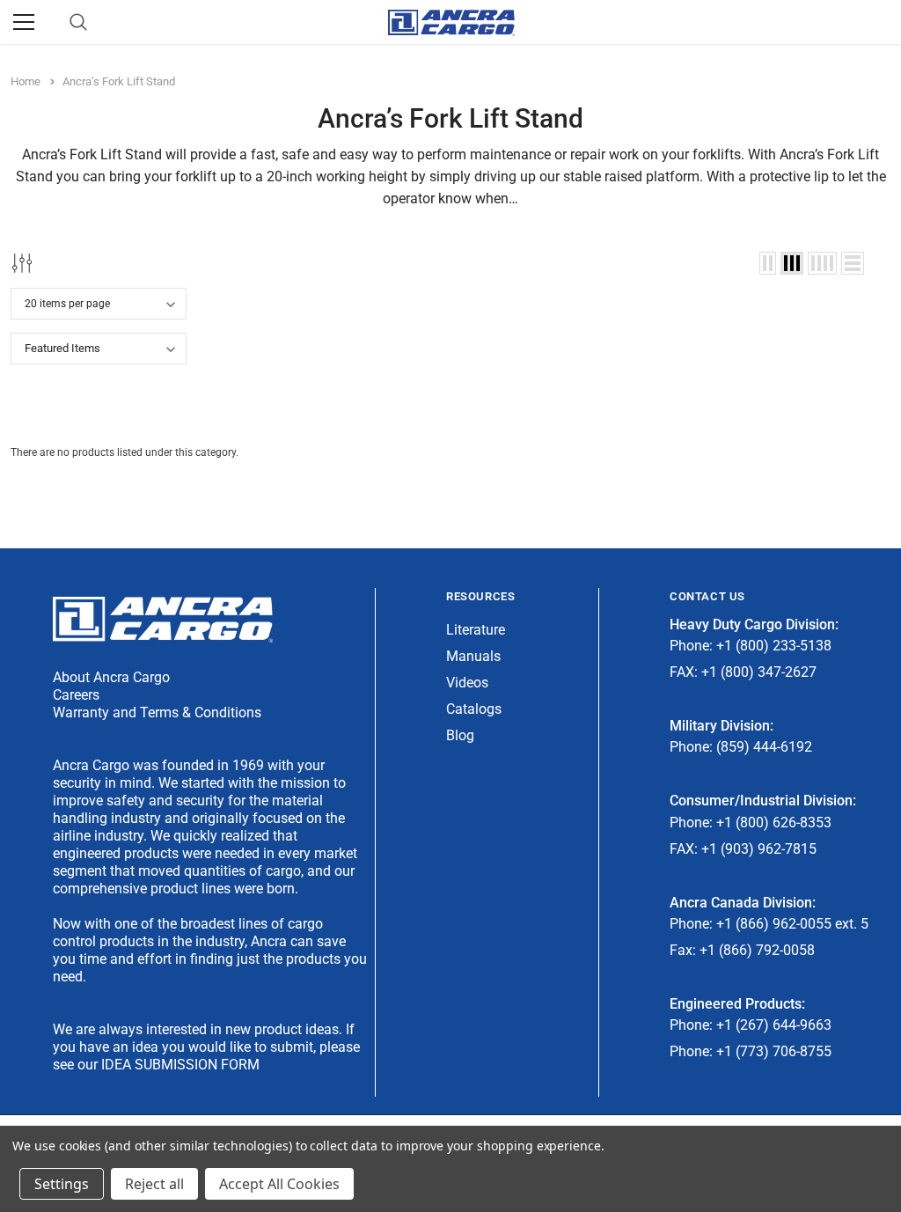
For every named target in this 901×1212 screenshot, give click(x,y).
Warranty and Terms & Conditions (157, 712)
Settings (61, 1184)
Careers (76, 695)
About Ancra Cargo (111, 677)
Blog (460, 735)
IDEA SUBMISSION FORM (180, 1064)
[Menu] (23, 22)
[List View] (852, 263)
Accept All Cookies (279, 1184)
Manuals (473, 656)
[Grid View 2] (767, 263)
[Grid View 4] (822, 263)
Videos (467, 682)
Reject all (154, 1184)
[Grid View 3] (791, 263)
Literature (475, 629)
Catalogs (474, 709)
